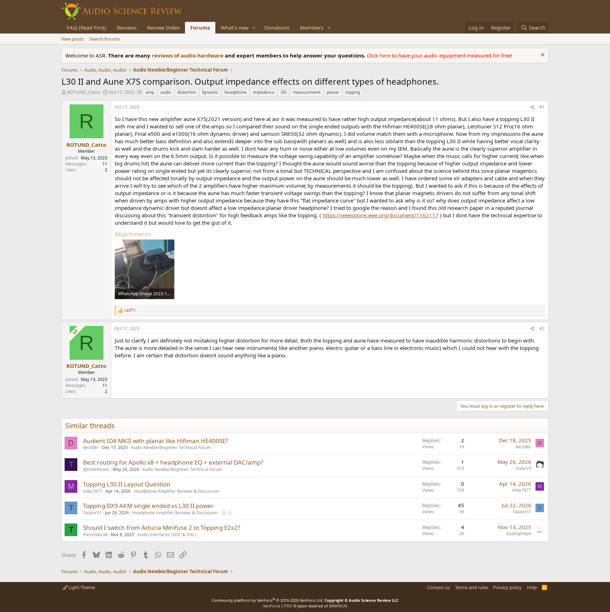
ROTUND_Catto (83, 92)
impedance (264, 92)
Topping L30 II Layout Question (127, 484)
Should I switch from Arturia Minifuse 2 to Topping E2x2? (161, 527)
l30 (284, 92)
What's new (235, 27)
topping (352, 92)
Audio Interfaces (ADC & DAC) (167, 535)
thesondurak (95, 535)
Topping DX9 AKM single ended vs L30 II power (148, 506)
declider (91, 447)
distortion (186, 92)
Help (532, 587)
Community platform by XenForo (267, 600)
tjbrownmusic (96, 469)
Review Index (163, 27)
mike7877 (92, 491)
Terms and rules (471, 587)
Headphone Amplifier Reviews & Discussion (176, 491)
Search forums (104, 39)
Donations (276, 27)
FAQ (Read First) (86, 27)
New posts (72, 39)
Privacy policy (507, 587)
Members (311, 27)
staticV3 (523, 468)
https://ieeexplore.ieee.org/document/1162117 (380, 215)
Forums (200, 27)
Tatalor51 (92, 513)
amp (149, 92)
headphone (236, 92)
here (385, 55)
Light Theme (81, 587)
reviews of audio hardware (188, 55)
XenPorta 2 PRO (277, 605)
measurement (307, 92)
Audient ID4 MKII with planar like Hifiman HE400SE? (155, 441)
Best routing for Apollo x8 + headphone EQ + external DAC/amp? (173, 462)
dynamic (210, 92)
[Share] (532, 107)
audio (165, 92)
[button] (254, 28)
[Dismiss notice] (542, 55)
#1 (542, 107)
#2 (542, 329)
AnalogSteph (518, 534)
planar (333, 92)
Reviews (127, 27)
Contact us (438, 587)
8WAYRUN (338, 605)
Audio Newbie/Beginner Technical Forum (171, 447)
